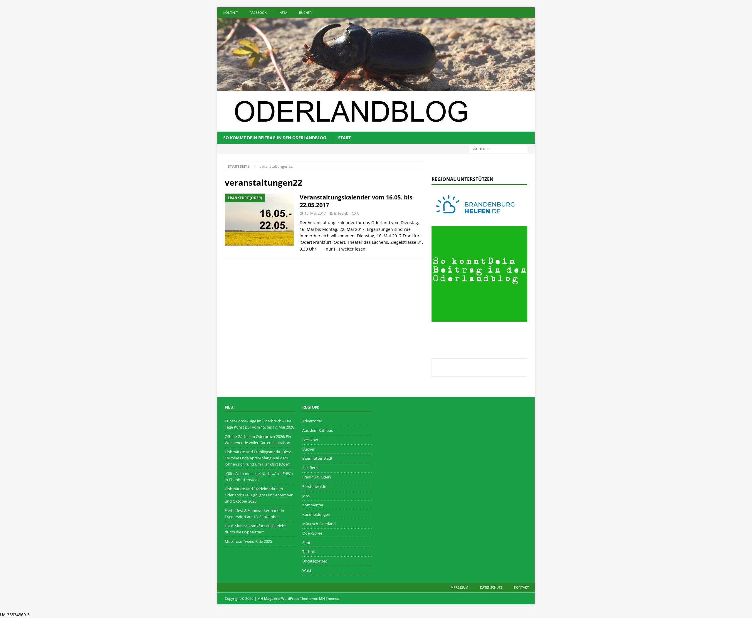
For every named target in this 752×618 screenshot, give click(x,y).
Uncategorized (315, 561)
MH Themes (329, 598)
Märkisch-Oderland (319, 523)
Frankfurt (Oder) (316, 477)
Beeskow (310, 439)
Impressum (459, 587)
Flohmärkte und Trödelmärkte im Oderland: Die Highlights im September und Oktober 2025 (259, 495)
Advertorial (312, 421)
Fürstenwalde (314, 486)
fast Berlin (311, 467)
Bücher (305, 12)
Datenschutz (491, 587)
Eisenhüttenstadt (317, 458)
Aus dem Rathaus (317, 430)
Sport (307, 542)
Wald (306, 570)
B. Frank (341, 213)
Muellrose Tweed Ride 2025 (248, 541)
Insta (282, 12)
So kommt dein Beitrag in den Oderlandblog (274, 137)
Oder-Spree (312, 533)
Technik (309, 551)
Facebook (258, 12)
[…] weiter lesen (349, 249)
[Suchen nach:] (498, 148)
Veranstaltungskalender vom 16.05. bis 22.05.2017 (356, 201)
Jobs (306, 495)
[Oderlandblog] (376, 87)
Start (344, 137)
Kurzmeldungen (316, 514)
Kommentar (312, 505)
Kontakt (230, 12)
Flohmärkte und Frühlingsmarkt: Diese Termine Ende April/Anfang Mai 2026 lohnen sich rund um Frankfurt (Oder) (258, 458)
